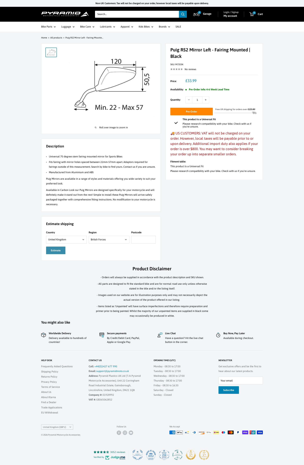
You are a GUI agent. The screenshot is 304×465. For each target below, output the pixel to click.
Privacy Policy (49, 381)
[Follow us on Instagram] (125, 433)
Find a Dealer (48, 402)
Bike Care (85, 26)
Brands (163, 26)
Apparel (125, 26)
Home (44, 37)
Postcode (136, 232)
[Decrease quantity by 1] (189, 99)
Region (93, 232)
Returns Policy (49, 376)
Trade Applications (51, 407)
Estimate (56, 250)
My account (230, 15)
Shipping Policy (49, 371)
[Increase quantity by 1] (205, 99)
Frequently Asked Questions (57, 366)
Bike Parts (46, 26)
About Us (46, 392)
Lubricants (106, 26)
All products (56, 37)
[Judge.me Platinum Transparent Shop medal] (177, 455)
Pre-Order (191, 111)
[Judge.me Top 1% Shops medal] (191, 455)
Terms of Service (50, 386)
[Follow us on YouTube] (131, 433)
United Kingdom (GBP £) (54, 427)
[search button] (183, 14)
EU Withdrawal (49, 412)
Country (50, 232)
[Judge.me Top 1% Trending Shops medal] (204, 455)
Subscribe (228, 390)
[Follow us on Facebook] (119, 433)
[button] (202, 14)
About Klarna (48, 397)
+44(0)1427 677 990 (105, 366)
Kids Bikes (144, 26)
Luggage (66, 26)
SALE (178, 26)
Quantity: (175, 99)
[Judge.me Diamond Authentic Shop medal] (138, 455)
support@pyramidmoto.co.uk (112, 371)
